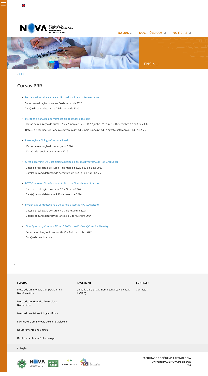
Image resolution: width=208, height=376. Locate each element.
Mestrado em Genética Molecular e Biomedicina (37, 303)
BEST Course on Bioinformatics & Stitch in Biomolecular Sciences (62, 183)
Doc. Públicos (150, 33)
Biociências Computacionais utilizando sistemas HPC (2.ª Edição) (62, 204)
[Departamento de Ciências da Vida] (47, 28)
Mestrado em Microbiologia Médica (37, 313)
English (23, 5)
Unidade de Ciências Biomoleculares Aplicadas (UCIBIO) (103, 291)
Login (23, 348)
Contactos (142, 289)
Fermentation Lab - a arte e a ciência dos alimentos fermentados (62, 97)
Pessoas (122, 33)
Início (22, 74)
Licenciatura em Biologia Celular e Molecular (42, 321)
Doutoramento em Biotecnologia (36, 338)
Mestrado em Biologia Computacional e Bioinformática (39, 291)
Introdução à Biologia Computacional (46, 140)
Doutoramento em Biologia (33, 329)
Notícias (180, 33)
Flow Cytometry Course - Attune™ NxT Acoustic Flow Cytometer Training (67, 226)
